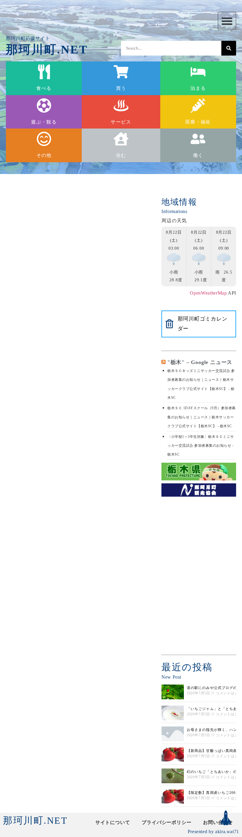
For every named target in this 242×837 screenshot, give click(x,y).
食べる (44, 88)
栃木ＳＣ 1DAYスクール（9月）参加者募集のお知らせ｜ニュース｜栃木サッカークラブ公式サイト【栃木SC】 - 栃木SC (201, 417)
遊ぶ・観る (43, 121)
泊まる (198, 88)
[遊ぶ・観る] (44, 105)
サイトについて (112, 822)
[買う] (121, 71)
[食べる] (44, 71)
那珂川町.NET (47, 49)
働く (198, 155)
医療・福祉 (198, 121)
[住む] (121, 138)
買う (121, 88)
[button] (227, 21)
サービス (121, 121)
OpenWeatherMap (208, 292)
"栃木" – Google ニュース (199, 362)
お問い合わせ (218, 822)
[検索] (228, 48)
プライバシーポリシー (166, 822)
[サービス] (121, 105)
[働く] (198, 138)
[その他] (44, 138)
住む (121, 155)
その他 (44, 155)
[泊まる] (198, 71)
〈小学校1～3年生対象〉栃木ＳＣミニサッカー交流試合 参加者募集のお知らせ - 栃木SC (200, 446)
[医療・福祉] (198, 105)
